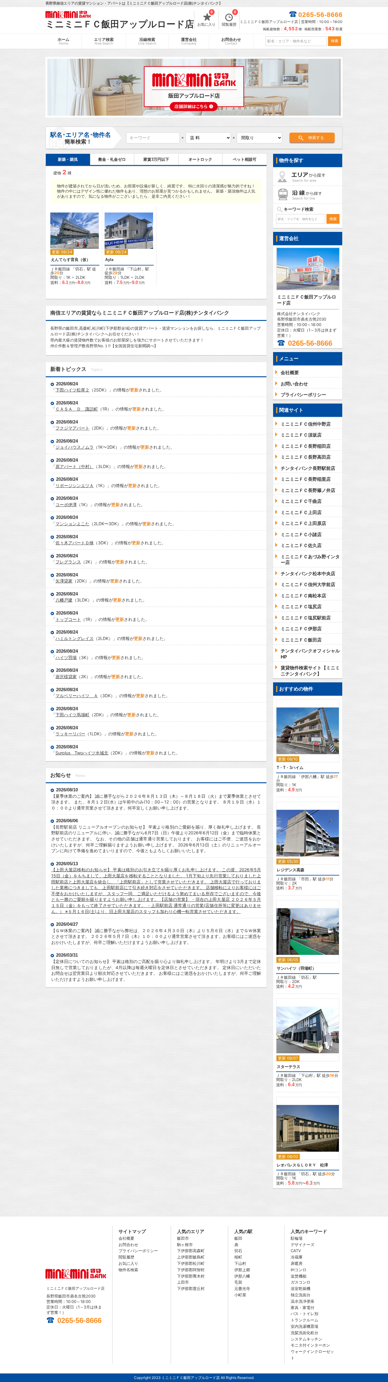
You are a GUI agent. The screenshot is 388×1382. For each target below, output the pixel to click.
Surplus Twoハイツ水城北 (81, 752)
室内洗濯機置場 (304, 1326)
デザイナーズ (302, 1244)
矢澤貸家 (63, 580)
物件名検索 (128, 1269)
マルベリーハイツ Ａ (76, 695)
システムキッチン (306, 1339)
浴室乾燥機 (300, 1288)
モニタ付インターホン (310, 1345)
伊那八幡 (309, 776)
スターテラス (288, 1066)
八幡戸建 (63, 599)
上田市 (183, 1282)
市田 (305, 878)
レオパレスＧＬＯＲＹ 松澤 (302, 1165)
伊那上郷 (242, 1269)
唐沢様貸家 (66, 676)
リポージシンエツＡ (74, 485)
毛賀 (238, 1282)
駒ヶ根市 (185, 1244)
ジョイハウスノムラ (74, 447)
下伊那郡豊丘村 (191, 1288)
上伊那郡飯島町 (191, 1257)
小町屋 (240, 1294)
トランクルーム (304, 1320)
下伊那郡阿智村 (191, 1269)
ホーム (63, 41)
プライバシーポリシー (138, 1250)
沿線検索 (147, 41)
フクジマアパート (72, 427)
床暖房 (297, 1263)
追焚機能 (298, 1276)
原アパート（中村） (74, 466)
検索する (316, 137)
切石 (79, 268)
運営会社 (189, 41)
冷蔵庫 (297, 1257)
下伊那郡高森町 (191, 1250)
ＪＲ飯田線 (60, 268)
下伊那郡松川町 (191, 1263)
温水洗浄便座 (302, 1301)
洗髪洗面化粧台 (304, 1332)
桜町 (238, 1257)
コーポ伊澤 (66, 504)
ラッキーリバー (70, 733)
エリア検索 (104, 41)
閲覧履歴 (229, 19)
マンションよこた (72, 523)
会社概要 (126, 1238)
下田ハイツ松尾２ (72, 389)
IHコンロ (298, 1269)
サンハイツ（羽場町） (296, 968)
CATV (296, 1250)
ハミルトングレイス (74, 638)
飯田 (238, 1238)
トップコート (68, 619)
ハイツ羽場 (66, 657)
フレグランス (68, 561)
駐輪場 (297, 1238)
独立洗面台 (300, 1294)
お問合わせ (231, 41)
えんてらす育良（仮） (70, 259)
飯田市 (183, 1238)
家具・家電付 (302, 1307)
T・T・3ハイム (290, 767)
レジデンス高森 (290, 870)
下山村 (135, 268)
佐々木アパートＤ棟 (74, 542)
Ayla (109, 259)
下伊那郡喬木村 (191, 1276)
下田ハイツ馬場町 (72, 714)
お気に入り (206, 19)
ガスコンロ (300, 1282)
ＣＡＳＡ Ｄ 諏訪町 (76, 408)
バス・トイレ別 (304, 1313)
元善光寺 (242, 1288)
